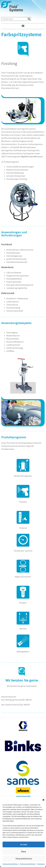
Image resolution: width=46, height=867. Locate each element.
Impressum (41, 864)
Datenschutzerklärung (11, 864)
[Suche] (29, 19)
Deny (23, 851)
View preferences (23, 858)
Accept (23, 844)
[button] (43, 800)
